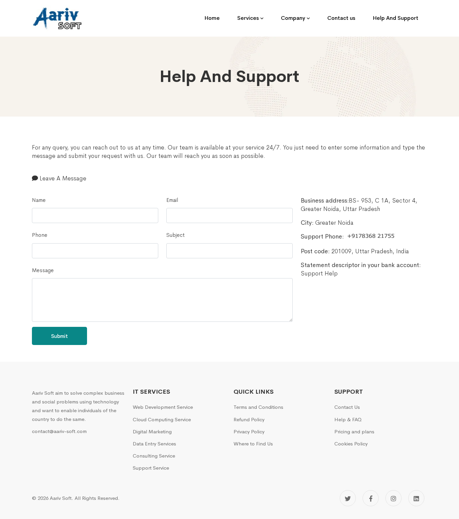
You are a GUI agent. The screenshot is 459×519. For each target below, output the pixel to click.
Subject (175, 235)
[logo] (59, 18)
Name (39, 200)
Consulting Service (154, 455)
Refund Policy (249, 419)
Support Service (151, 468)
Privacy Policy (249, 431)
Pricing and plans (354, 431)
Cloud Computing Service (162, 419)
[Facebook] (371, 498)
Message (43, 270)
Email (172, 200)
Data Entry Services (154, 443)
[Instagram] (393, 498)
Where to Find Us (253, 443)
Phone (39, 235)
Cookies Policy (351, 443)
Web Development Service (163, 407)
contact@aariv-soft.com (59, 431)
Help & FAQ (348, 419)
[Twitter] (348, 498)
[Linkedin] (416, 498)
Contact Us (347, 407)
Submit (59, 336)
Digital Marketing (152, 431)
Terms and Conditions (258, 407)
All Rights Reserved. (97, 498)
